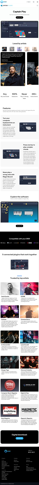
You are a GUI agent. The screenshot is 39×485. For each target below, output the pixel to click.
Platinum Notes (4, 464)
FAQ (14, 470)
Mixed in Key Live (4, 463)
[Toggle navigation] (37, 2)
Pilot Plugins (4, 476)
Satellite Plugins (4, 479)
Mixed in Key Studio (5, 474)
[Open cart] (33, 2)
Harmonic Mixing (17, 466)
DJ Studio (3, 467)
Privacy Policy (16, 461)
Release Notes (16, 469)
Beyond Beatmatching (5, 465)
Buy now (18, 17)
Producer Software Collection (31, 469)
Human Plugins (4, 477)
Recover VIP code (29, 461)
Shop (27, 466)
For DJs (3, 460)
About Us (15, 460)
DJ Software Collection (30, 467)
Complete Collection (29, 470)
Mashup (3, 468)
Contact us (28, 460)
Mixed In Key (4, 461)
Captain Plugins (4, 475)
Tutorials (15, 467)
